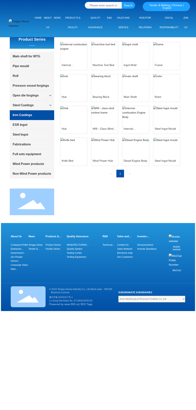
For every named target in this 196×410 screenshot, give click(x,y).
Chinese (177, 5)
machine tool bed (103, 65)
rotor (158, 96)
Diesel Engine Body (135, 160)
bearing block (101, 96)
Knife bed (67, 160)
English (167, 7)
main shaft (130, 96)
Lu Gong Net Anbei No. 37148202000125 (70, 300)
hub (64, 96)
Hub (64, 128)
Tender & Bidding (159, 5)
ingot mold (130, 65)
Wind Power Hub (103, 160)
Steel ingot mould (165, 128)
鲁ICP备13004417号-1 (61, 297)
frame (159, 65)
